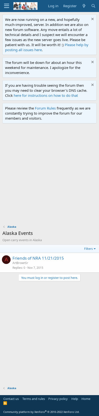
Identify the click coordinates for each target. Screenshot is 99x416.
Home (85, 399)
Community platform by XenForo (41, 412)
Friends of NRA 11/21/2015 (38, 258)
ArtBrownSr (20, 263)
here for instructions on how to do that (46, 95)
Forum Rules (45, 108)
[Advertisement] (49, 175)
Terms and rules (33, 399)
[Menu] (6, 6)
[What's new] (83, 5)
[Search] (93, 5)
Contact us (11, 399)
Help (74, 399)
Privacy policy (58, 399)
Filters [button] (88, 248)
